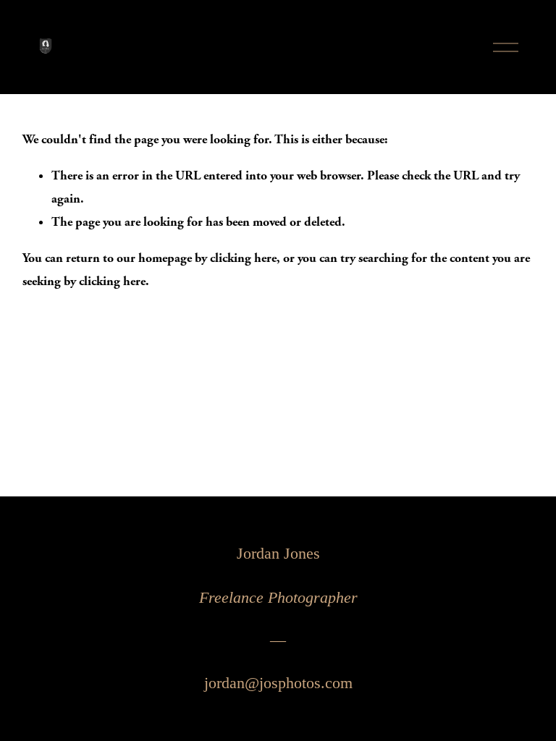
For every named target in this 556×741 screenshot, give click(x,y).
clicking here (243, 258)
